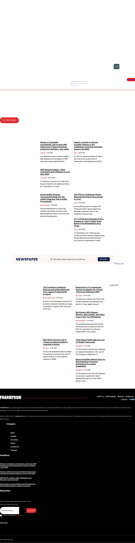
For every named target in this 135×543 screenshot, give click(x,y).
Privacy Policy (19, 515)
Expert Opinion (45, 205)
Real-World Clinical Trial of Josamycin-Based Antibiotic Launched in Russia (55, 342)
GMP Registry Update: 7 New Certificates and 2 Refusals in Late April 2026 (55, 172)
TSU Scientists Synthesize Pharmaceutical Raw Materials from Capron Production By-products (56, 290)
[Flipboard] (129, 539)
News (76, 153)
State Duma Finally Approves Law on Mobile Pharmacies (90, 341)
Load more (114, 285)
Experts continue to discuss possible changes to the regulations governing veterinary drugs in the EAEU (88, 145)
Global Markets (81, 320)
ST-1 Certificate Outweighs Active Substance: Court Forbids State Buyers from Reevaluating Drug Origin (89, 222)
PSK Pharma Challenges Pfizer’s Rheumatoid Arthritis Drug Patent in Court (88, 196)
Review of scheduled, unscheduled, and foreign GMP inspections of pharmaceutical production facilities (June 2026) (54, 145)
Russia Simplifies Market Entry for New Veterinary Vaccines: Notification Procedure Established (90, 362)
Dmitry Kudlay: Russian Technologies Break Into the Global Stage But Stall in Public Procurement (53, 198)
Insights (42, 153)
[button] (128, 63)
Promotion (43, 178)
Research (46, 348)
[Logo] (10, 397)
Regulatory (79, 295)
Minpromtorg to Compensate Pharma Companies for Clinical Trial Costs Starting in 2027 (89, 289)
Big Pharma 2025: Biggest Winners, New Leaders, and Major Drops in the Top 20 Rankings (90, 314)
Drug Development (49, 298)
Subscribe (31, 510)
